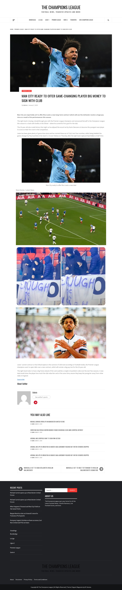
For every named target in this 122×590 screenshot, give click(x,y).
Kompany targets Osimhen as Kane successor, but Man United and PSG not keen (26, 521)
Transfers (73, 20)
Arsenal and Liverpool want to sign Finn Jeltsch (45, 438)
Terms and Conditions (40, 579)
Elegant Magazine (77, 587)
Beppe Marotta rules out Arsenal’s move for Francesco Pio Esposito (24, 514)
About (12, 579)
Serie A (66, 20)
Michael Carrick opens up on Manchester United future (47, 422)
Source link (20, 379)
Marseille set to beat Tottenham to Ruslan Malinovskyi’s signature (82, 469)
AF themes (88, 587)
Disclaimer (19, 579)
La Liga (40, 20)
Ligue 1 (47, 20)
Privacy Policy (28, 579)
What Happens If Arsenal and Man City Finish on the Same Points (25, 508)
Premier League (56, 20)
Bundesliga (32, 20)
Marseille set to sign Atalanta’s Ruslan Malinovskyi (38, 469)
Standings (13, 531)
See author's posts (41, 397)
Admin (25, 105)
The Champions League (61, 7)
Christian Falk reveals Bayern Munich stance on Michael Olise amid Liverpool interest (56, 430)
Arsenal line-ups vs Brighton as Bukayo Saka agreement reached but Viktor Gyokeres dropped (59, 447)
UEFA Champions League (86, 20)
